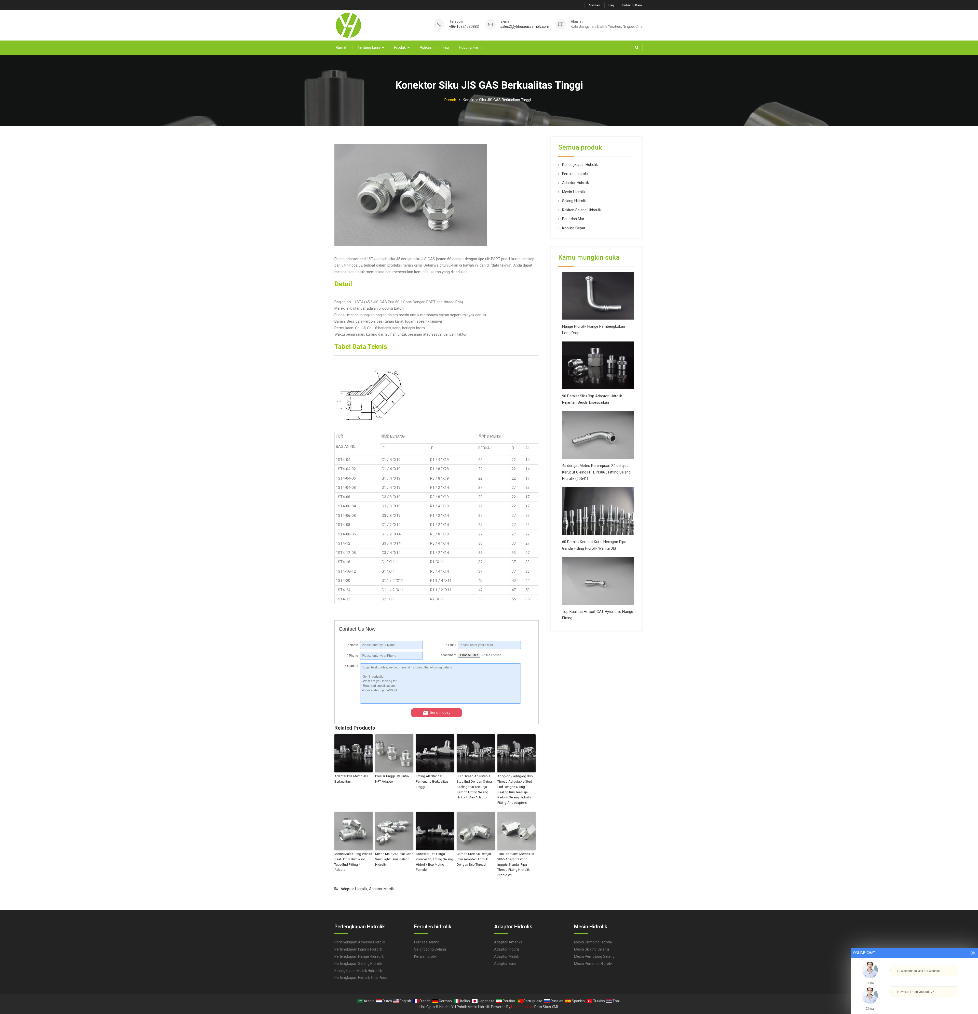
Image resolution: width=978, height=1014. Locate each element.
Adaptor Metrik (381, 889)
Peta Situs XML (546, 1007)
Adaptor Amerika (508, 942)
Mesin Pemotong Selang (594, 956)
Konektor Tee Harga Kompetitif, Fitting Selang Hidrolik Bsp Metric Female (434, 862)
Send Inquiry (440, 712)
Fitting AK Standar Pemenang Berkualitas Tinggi (432, 781)
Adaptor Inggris (507, 949)
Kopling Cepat (573, 228)
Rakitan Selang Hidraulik (582, 210)
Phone (352, 655)
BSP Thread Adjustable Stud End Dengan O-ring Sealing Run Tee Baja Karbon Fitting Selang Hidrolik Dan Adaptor (474, 786)
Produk (400, 47)
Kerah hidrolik (425, 956)
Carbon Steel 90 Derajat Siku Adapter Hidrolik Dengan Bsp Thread (474, 859)
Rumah (341, 47)
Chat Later (939, 1003)
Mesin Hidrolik (573, 192)
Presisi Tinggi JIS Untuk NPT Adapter (392, 778)
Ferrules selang (426, 942)
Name (353, 645)
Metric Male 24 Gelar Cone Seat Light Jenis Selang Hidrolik (394, 859)
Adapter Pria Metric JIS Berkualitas (351, 778)
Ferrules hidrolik (575, 174)
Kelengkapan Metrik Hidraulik (358, 971)
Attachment (448, 655)
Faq (611, 5)
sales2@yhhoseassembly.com (524, 26)
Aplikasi (595, 5)
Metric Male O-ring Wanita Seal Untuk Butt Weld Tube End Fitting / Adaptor (353, 862)
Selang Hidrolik (574, 201)
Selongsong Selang (430, 949)
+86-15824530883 (464, 26)
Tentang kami (369, 47)
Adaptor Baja (505, 964)
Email (451, 645)
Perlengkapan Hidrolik (580, 164)
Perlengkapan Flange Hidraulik (359, 956)
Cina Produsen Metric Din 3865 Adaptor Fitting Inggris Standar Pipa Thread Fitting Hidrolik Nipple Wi (515, 864)
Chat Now (914, 1002)
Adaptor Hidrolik (354, 889)
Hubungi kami (632, 5)
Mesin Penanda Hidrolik (593, 964)
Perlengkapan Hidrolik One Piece (361, 978)
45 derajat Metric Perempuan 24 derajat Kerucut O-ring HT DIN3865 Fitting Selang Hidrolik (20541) (596, 472)
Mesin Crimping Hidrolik (593, 942)
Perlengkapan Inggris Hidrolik (358, 949)
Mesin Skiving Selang (591, 949)
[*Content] (349, 702)
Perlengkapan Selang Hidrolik (358, 964)
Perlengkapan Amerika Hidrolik (359, 942)
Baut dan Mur (573, 219)
